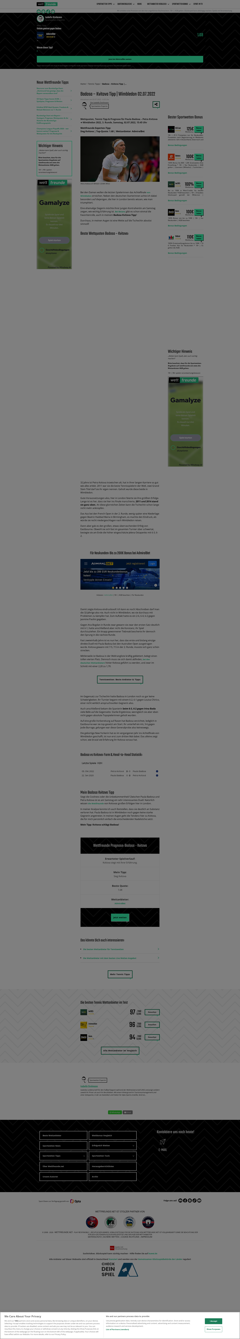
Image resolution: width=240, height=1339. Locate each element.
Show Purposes (213, 1329)
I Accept (213, 1321)
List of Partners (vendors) (117, 1329)
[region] (120, 1325)
